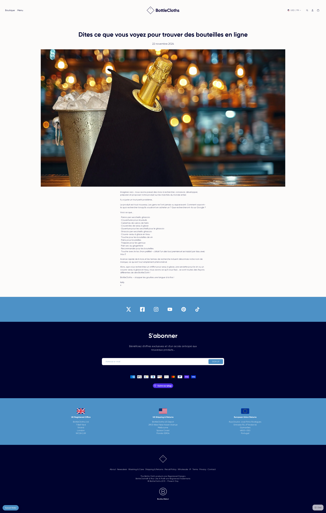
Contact (212, 469)
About (113, 469)
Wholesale (183, 469)
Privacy (202, 469)
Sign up (215, 361)
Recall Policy (170, 469)
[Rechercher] (307, 10)
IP (190, 469)
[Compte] (312, 10)
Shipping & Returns (154, 469)
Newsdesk (122, 469)
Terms (195, 469)
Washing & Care (136, 469)
